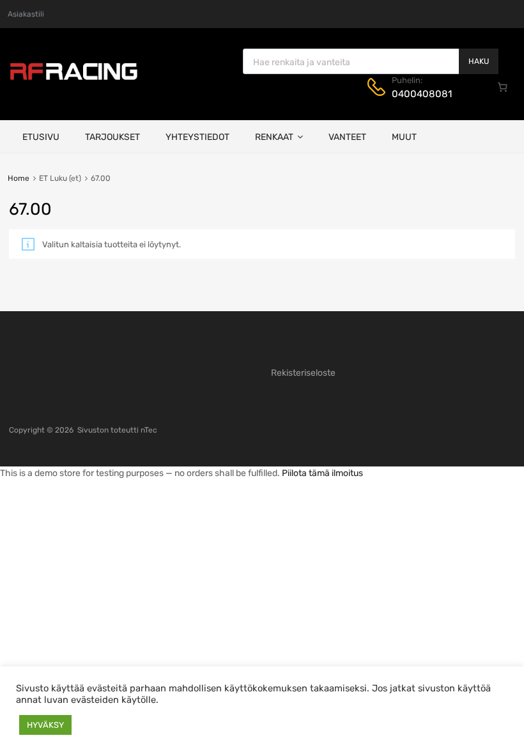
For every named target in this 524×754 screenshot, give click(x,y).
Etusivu (40, 137)
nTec (149, 430)
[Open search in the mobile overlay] (370, 61)
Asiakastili (26, 14)
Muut (404, 137)
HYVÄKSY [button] (45, 725)
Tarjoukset (112, 137)
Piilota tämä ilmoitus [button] (322, 473)
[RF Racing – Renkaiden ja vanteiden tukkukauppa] (73, 78)
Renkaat (274, 137)
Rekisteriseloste (303, 372)
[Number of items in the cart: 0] (503, 87)
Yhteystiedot (197, 137)
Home (18, 178)
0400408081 (422, 94)
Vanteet (347, 137)
